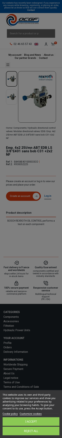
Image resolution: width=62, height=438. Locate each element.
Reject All (31, 431)
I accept (31, 421)
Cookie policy (10, 413)
